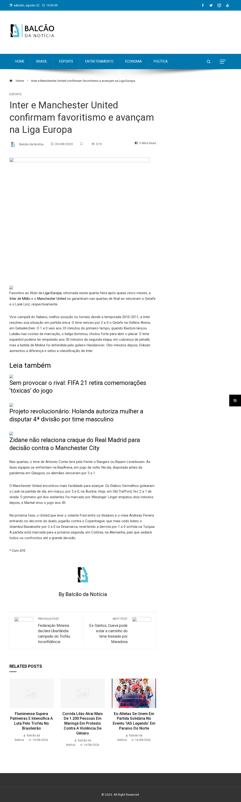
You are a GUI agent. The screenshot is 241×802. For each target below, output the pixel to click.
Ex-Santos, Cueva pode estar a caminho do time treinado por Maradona (108, 630)
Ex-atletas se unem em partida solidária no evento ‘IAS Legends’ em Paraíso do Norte (134, 721)
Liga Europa (52, 293)
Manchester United (51, 298)
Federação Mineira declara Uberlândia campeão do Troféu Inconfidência (54, 630)
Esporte (15, 94)
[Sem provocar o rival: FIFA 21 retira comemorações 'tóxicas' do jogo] (11, 376)
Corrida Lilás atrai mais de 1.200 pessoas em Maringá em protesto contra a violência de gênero (82, 723)
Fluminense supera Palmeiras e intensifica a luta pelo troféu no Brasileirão (31, 721)
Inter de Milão (19, 298)
